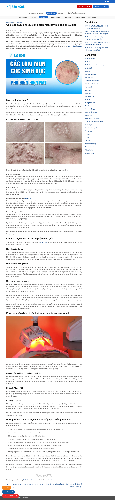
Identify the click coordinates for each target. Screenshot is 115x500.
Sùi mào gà (68, 17)
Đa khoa (87, 71)
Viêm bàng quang (80, 17)
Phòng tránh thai (90, 103)
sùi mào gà (27, 198)
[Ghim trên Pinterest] (47, 475)
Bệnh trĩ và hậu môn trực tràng (94, 65)
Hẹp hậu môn (89, 77)
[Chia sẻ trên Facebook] (37, 475)
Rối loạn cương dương (92, 118)
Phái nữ (87, 99)
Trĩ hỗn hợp (88, 131)
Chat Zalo (7, 488)
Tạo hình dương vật (91, 128)
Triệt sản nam (89, 140)
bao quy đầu (43, 242)
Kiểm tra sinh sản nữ (91, 84)
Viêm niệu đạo (92, 17)
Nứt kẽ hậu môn (90, 96)
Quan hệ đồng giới (56, 17)
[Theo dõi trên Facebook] (105, 1)
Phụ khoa (61, 13)
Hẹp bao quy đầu (90, 74)
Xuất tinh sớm (89, 153)
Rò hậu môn (89, 115)
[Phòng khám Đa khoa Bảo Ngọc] (16, 7)
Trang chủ (32, 13)
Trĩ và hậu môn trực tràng (76, 13)
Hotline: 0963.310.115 (10, 496)
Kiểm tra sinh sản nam (92, 80)
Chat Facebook (8, 492)
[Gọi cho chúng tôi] (107, 1)
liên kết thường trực (50, 480)
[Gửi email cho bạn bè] (44, 475)
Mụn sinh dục (43, 17)
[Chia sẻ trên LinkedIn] (50, 475)
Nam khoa (40, 13)
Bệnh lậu (33, 17)
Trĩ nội (87, 137)
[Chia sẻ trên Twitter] (40, 475)
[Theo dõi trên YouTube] (108, 1)
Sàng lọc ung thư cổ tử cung (94, 121)
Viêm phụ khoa (89, 150)
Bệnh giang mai (23, 17)
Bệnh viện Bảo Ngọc (74, 46)
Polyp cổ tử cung (90, 109)
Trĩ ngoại (87, 134)
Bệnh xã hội (51, 13)
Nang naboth (89, 93)
